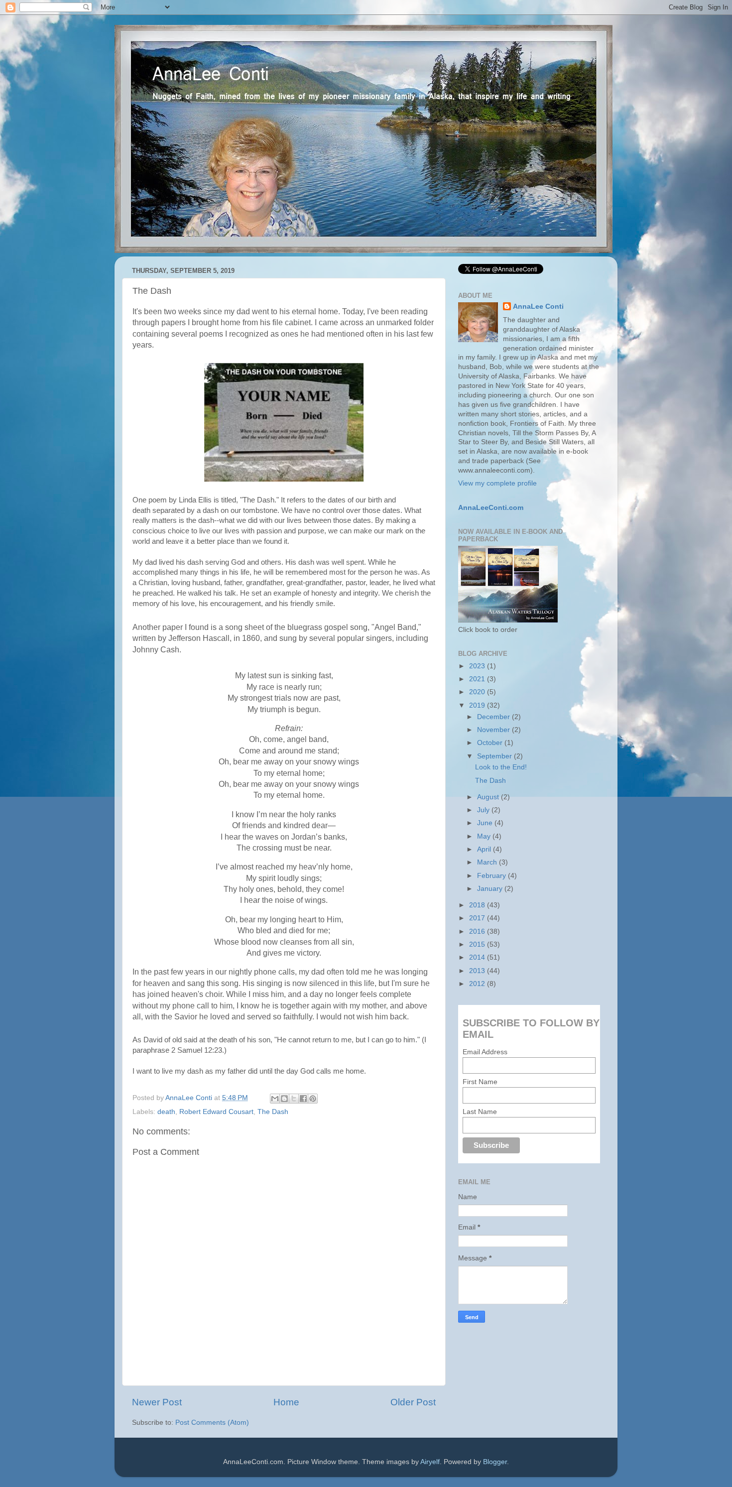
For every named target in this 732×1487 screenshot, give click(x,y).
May (484, 836)
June (485, 823)
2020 (478, 692)
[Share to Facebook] (303, 1099)
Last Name (480, 1111)
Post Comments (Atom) (212, 1422)
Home (286, 1402)
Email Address (485, 1052)
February (492, 875)
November (494, 730)
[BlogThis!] (284, 1099)
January (490, 888)
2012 (478, 984)
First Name (480, 1082)
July (484, 810)
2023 (478, 666)
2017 (478, 918)
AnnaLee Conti (189, 1098)
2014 (478, 957)
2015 (478, 944)
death (166, 1111)
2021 (478, 679)
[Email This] (275, 1099)
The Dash (272, 1111)
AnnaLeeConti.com (490, 507)
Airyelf (430, 1462)
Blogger (495, 1462)
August (489, 797)
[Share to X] (294, 1099)
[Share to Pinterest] (313, 1099)
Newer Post (157, 1402)
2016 (478, 931)
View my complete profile (497, 483)
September (495, 756)
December (494, 717)
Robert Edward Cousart (216, 1111)
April (485, 849)
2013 (478, 971)
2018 (478, 905)
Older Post (413, 1402)
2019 (478, 705)
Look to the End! (501, 767)
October (490, 742)
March (488, 862)
